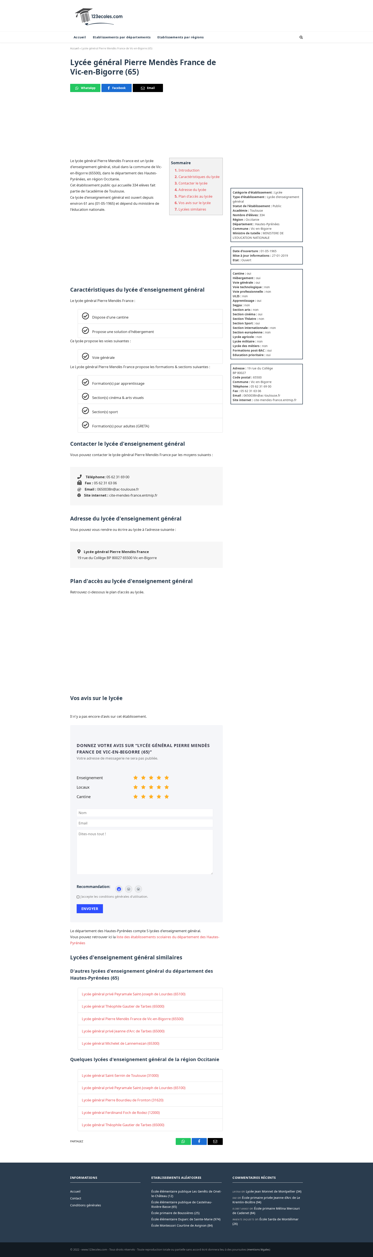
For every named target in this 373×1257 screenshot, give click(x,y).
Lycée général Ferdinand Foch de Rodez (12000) (121, 1112)
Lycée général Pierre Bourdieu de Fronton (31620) (122, 1100)
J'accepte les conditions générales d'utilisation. (114, 896)
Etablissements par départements (121, 37)
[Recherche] (301, 37)
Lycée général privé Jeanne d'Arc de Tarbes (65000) (123, 1031)
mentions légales (258, 1249)
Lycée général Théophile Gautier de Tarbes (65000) (123, 1006)
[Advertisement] (146, 127)
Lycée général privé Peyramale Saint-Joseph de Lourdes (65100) (133, 993)
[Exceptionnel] (167, 778)
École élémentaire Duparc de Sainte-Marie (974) (185, 1219)
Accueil (80, 37)
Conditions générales (85, 1205)
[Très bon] (159, 778)
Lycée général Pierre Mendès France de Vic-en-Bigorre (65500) (132, 1018)
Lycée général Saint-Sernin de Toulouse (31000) (120, 1075)
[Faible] (143, 778)
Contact (75, 1198)
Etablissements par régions (180, 37)
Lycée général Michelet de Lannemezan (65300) (120, 1043)
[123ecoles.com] (99, 16)
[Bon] (151, 778)
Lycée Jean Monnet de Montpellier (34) (273, 1191)
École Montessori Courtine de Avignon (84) (182, 1225)
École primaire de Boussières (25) (175, 1213)
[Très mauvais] (135, 778)
